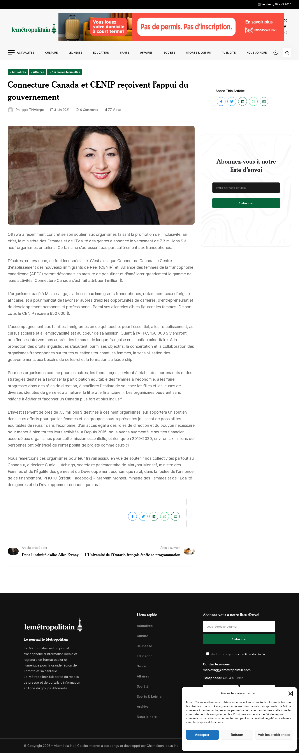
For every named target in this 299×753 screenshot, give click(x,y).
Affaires (146, 52)
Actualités (25, 52)
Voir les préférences (274, 735)
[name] (33, 26)
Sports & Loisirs (198, 52)
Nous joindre (256, 52)
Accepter (202, 735)
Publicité (229, 52)
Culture (51, 52)
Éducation (101, 52)
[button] (290, 693)
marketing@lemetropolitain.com (227, 670)
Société (169, 52)
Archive (143, 707)
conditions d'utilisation (252, 654)
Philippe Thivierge (30, 110)
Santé (124, 52)
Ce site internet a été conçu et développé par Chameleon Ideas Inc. (128, 746)
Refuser (237, 735)
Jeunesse (75, 52)
